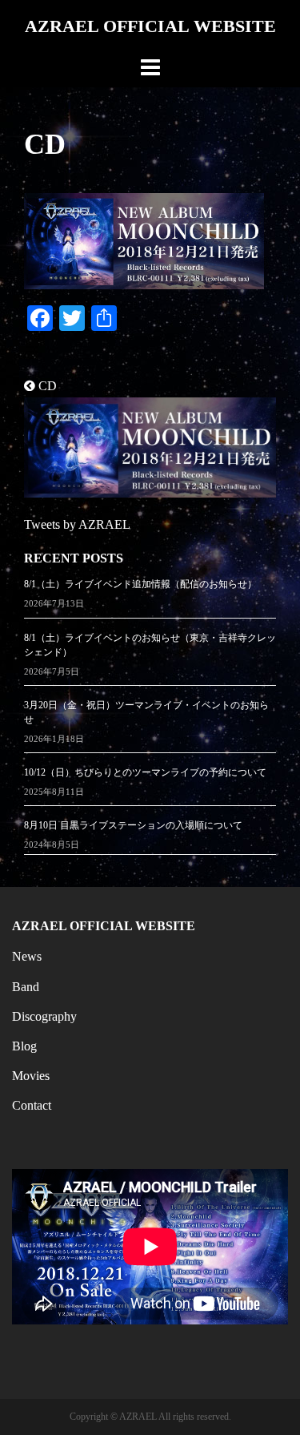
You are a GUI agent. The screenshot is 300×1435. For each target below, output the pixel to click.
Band (25, 987)
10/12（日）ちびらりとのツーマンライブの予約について (145, 772)
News (27, 956)
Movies (31, 1075)
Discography (44, 1016)
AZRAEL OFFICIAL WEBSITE (150, 26)
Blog (24, 1046)
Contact (31, 1105)
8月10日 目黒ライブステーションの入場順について (133, 825)
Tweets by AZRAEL (77, 524)
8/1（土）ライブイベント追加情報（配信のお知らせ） (140, 584)
